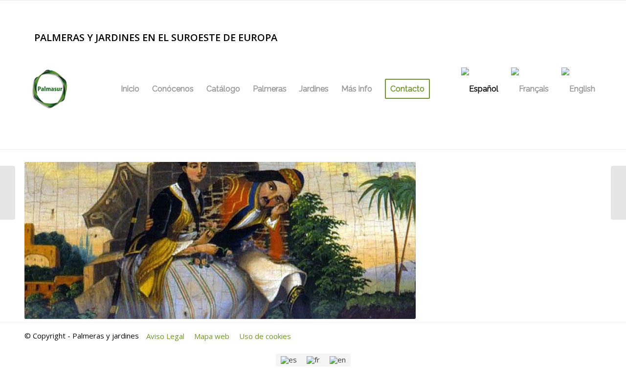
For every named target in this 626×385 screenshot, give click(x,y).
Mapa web (211, 336)
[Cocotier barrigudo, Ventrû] (7, 193)
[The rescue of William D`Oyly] (618, 193)
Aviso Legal (165, 336)
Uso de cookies (265, 336)
